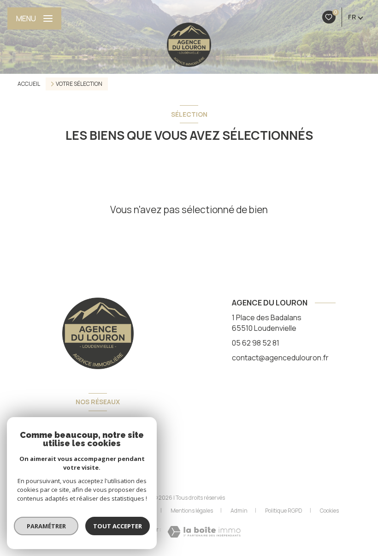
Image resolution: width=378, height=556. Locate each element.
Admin (239, 510)
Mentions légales (192, 510)
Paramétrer (46, 526)
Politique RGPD (283, 510)
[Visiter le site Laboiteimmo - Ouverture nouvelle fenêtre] (204, 532)
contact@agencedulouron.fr (280, 358)
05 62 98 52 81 (255, 343)
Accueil (29, 84)
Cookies (329, 511)
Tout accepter (117, 526)
